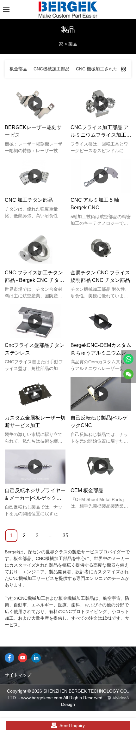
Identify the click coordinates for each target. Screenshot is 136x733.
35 (65, 535)
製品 (72, 43)
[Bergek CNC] (128, 358)
